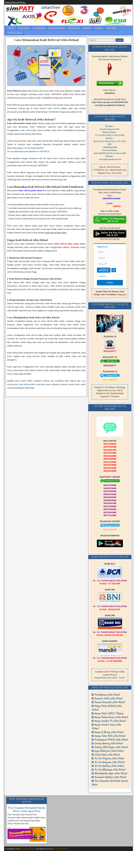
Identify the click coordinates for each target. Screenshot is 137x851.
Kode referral (53, 108)
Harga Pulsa (73, 28)
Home (11, 28)
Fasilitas (98, 28)
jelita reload (49, 226)
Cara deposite (39, 28)
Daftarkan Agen (15, 33)
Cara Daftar (24, 28)
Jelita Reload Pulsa (15, 2)
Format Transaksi (56, 28)
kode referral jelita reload (31, 130)
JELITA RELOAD (60, 849)
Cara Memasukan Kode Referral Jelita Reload (46, 40)
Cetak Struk (111, 28)
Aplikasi (87, 28)
